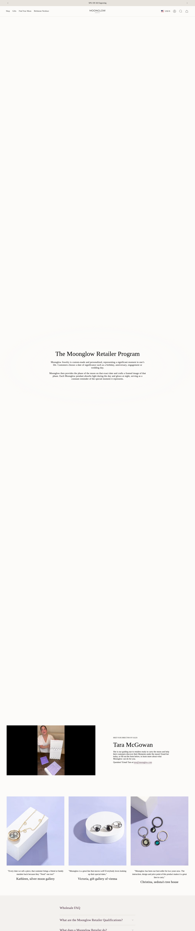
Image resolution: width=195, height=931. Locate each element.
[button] (8, 11)
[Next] (187, 3)
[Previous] (8, 3)
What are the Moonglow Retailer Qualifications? (91, 920)
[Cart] (187, 11)
